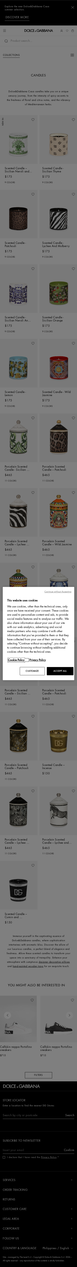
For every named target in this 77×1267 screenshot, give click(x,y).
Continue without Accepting (57, 592)
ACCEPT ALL (60, 671)
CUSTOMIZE (32, 671)
